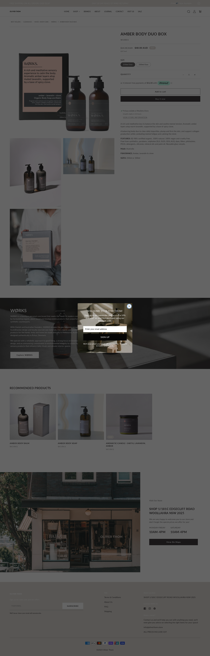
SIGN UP (105, 337)
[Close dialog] (129, 306)
